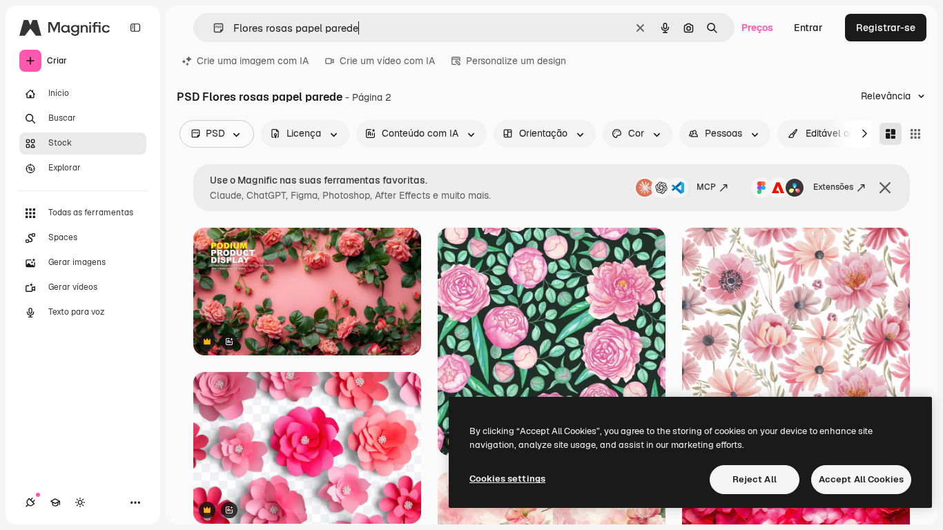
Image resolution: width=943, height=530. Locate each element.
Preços (757, 27)
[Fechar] (885, 187)
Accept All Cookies (861, 479)
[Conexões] (30, 502)
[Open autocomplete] (213, 28)
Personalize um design (516, 61)
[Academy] (55, 502)
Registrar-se (885, 27)
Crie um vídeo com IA (387, 61)
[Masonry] (890, 134)
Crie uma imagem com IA (253, 61)
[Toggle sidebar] (135, 28)
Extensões (833, 187)
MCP (706, 187)
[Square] (915, 134)
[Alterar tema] (80, 502)
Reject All (754, 479)
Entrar (808, 27)
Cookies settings (507, 478)
